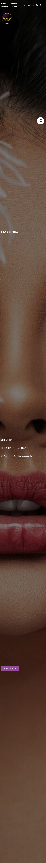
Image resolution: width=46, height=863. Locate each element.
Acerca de (13, 3)
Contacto (15, 6)
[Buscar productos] (41, 121)
